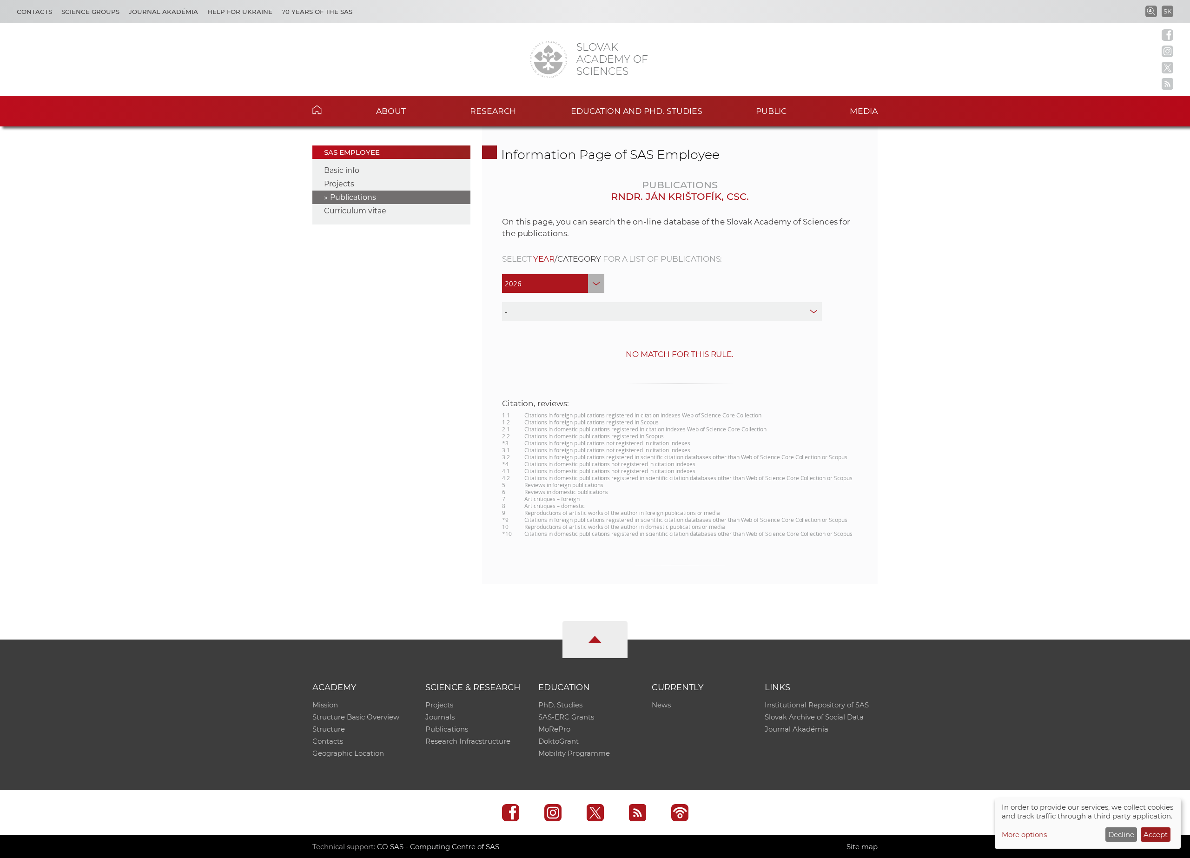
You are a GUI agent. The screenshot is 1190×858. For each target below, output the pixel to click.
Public (771, 111)
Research (493, 111)
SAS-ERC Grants (566, 717)
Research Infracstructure (467, 741)
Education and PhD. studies (636, 111)
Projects (339, 183)
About (391, 111)
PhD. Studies (560, 704)
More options (1024, 834)
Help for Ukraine (239, 11)
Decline (1121, 834)
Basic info (341, 170)
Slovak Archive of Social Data (814, 717)
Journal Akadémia (163, 11)
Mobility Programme (574, 753)
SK (1167, 11)
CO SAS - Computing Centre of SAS (438, 846)
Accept (1156, 834)
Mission (325, 704)
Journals (440, 717)
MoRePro (554, 729)
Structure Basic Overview (355, 717)
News (661, 704)
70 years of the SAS (317, 11)
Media (864, 111)
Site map (862, 846)
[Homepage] (548, 59)
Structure (328, 729)
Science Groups (90, 11)
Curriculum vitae (355, 210)
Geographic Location (348, 753)
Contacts (34, 11)
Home (331, 110)
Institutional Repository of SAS (817, 704)
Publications (353, 197)
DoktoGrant (558, 741)
